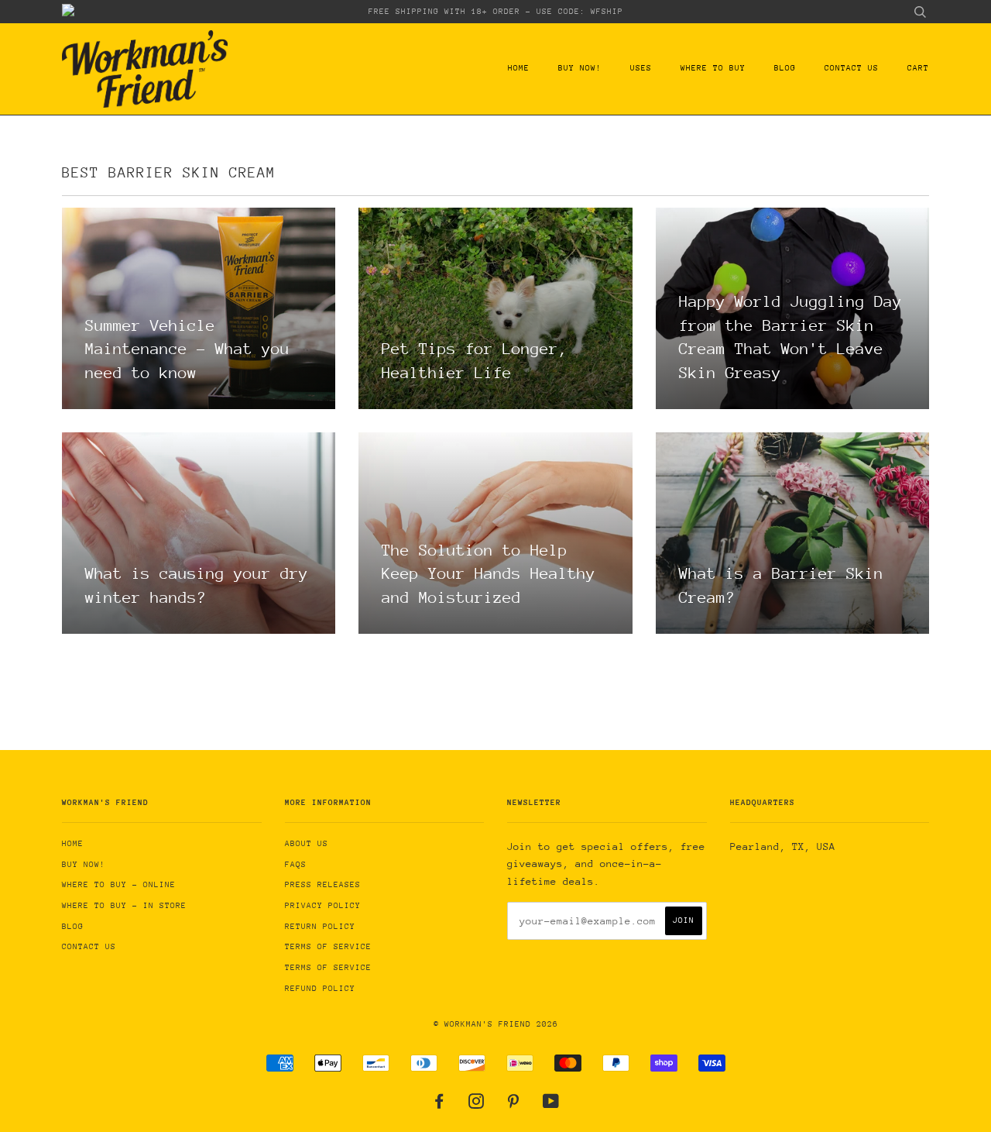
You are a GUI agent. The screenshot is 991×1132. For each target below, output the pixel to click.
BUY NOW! (580, 68)
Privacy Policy (323, 905)
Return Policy (320, 926)
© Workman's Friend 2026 (496, 1024)
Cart (918, 68)
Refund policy (320, 988)
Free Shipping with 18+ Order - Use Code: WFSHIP (496, 11)
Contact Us (852, 68)
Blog (785, 68)
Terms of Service (328, 946)
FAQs (296, 864)
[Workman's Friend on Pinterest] (514, 1105)
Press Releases (323, 884)
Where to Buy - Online (119, 884)
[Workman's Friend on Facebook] (439, 1105)
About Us (306, 843)
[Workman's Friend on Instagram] (476, 1105)
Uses (641, 68)
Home (519, 68)
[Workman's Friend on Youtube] (551, 1105)
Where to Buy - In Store (124, 905)
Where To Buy (713, 68)
